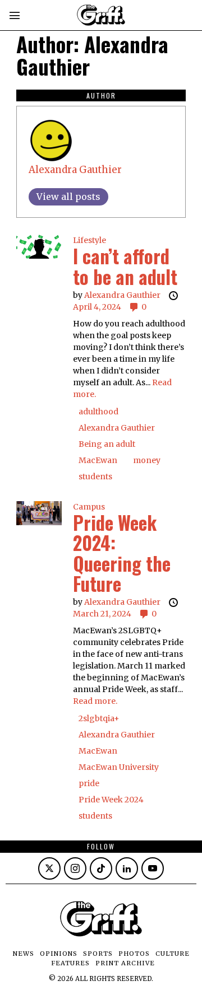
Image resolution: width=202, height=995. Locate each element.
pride (89, 783)
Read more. (95, 701)
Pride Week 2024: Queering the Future (122, 553)
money (146, 460)
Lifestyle (89, 240)
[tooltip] (49, 868)
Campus (89, 507)
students (95, 476)
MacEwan (98, 460)
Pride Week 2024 (111, 800)
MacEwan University (119, 767)
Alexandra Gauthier (75, 170)
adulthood (98, 412)
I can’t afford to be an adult (125, 266)
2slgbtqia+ (99, 718)
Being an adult (107, 444)
